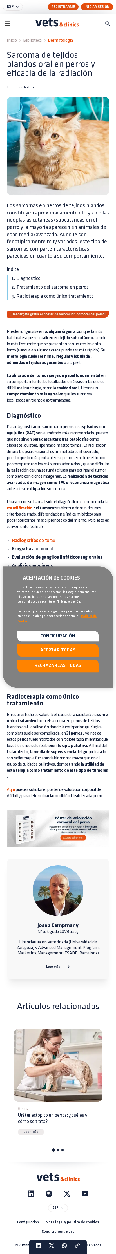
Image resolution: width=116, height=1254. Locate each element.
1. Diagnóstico (26, 278)
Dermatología (60, 40)
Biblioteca (32, 40)
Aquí (11, 790)
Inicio (12, 40)
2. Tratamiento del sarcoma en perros (50, 287)
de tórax (33, 540)
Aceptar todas (57, 650)
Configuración (28, 1222)
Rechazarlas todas (58, 666)
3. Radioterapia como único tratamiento (52, 296)
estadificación (19, 508)
